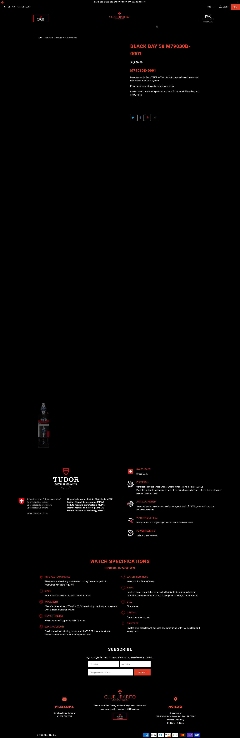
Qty (132, 100)
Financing (147, 27)
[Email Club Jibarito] (13, 7)
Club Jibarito (50, 735)
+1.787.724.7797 (64, 716)
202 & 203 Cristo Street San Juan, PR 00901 (176, 716)
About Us (86, 27)
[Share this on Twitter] (133, 118)
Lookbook (119, 27)
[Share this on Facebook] (140, 118)
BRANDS (97, 27)
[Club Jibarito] (40, 18)
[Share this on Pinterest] (148, 118)
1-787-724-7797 (24, 7)
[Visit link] (208, 18)
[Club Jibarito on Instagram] (9, 7)
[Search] (157, 27)
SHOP (109, 27)
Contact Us (133, 27)
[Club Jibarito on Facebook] (4, 7)
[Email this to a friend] (155, 118)
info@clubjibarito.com (64, 713)
